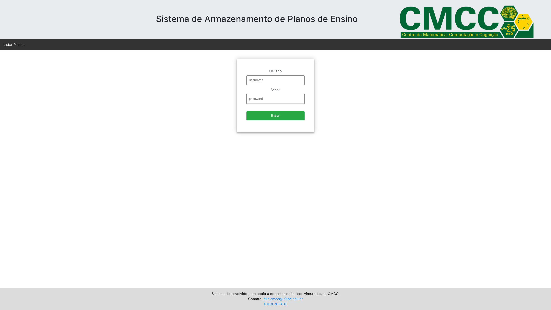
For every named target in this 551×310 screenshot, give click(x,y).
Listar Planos (13, 44)
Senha (275, 90)
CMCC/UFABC (275, 304)
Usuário (275, 71)
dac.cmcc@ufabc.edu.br (282, 299)
